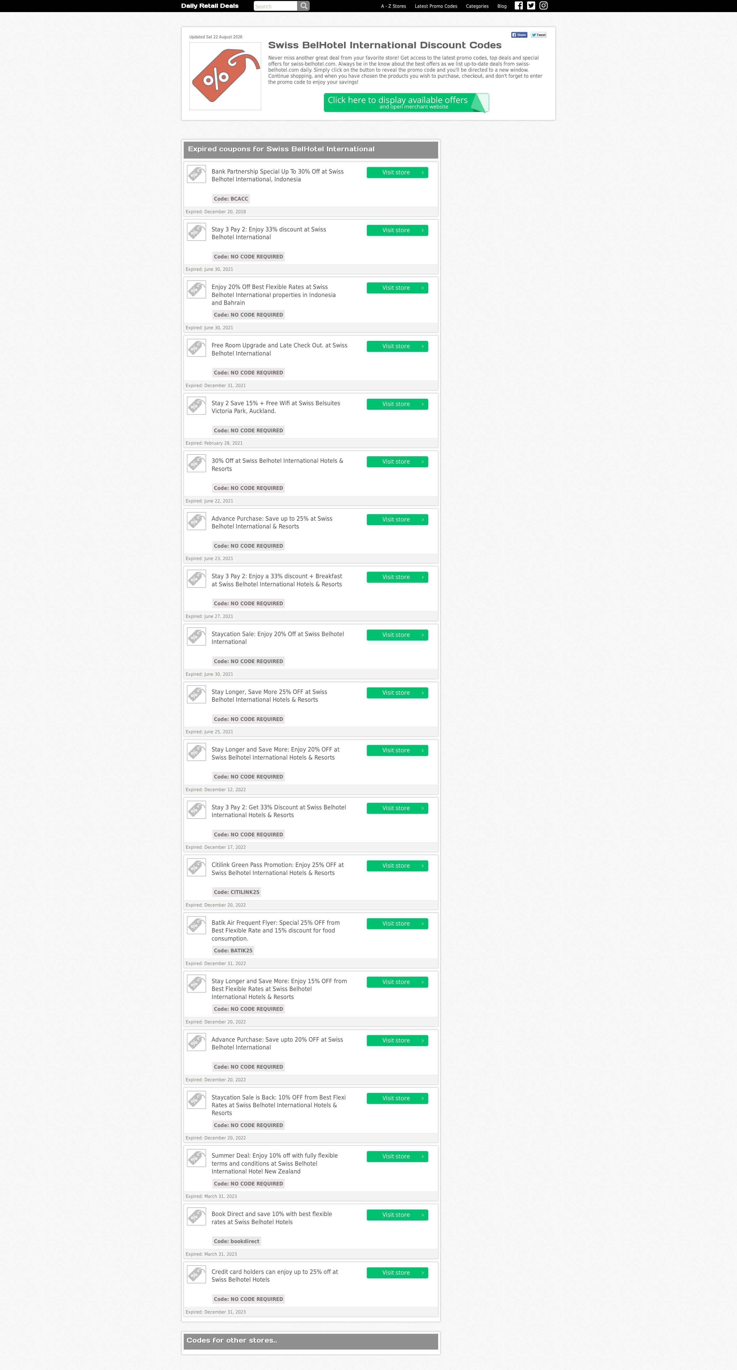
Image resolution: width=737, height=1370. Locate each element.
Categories (477, 6)
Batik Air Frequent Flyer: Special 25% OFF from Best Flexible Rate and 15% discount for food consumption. (276, 930)
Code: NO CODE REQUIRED (248, 257)
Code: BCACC (231, 199)
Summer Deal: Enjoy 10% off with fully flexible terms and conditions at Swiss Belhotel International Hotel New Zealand (275, 1163)
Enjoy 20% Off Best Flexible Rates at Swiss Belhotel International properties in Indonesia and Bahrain (274, 294)
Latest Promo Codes (436, 6)
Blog (502, 6)
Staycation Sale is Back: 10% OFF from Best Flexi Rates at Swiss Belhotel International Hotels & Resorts (279, 1105)
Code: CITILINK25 (236, 892)
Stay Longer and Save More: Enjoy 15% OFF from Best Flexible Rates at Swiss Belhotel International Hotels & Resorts (279, 988)
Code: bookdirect (236, 1241)
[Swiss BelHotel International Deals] (196, 174)
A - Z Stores (393, 6)
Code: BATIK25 (233, 950)
